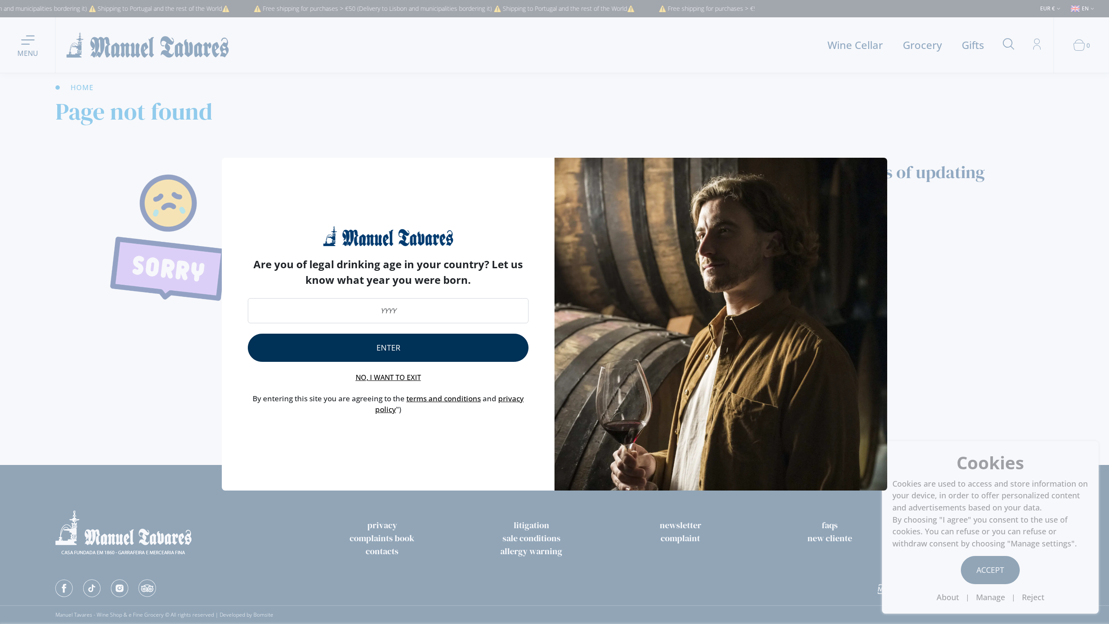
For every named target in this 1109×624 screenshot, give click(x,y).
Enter (388, 347)
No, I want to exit (388, 377)
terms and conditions (443, 398)
